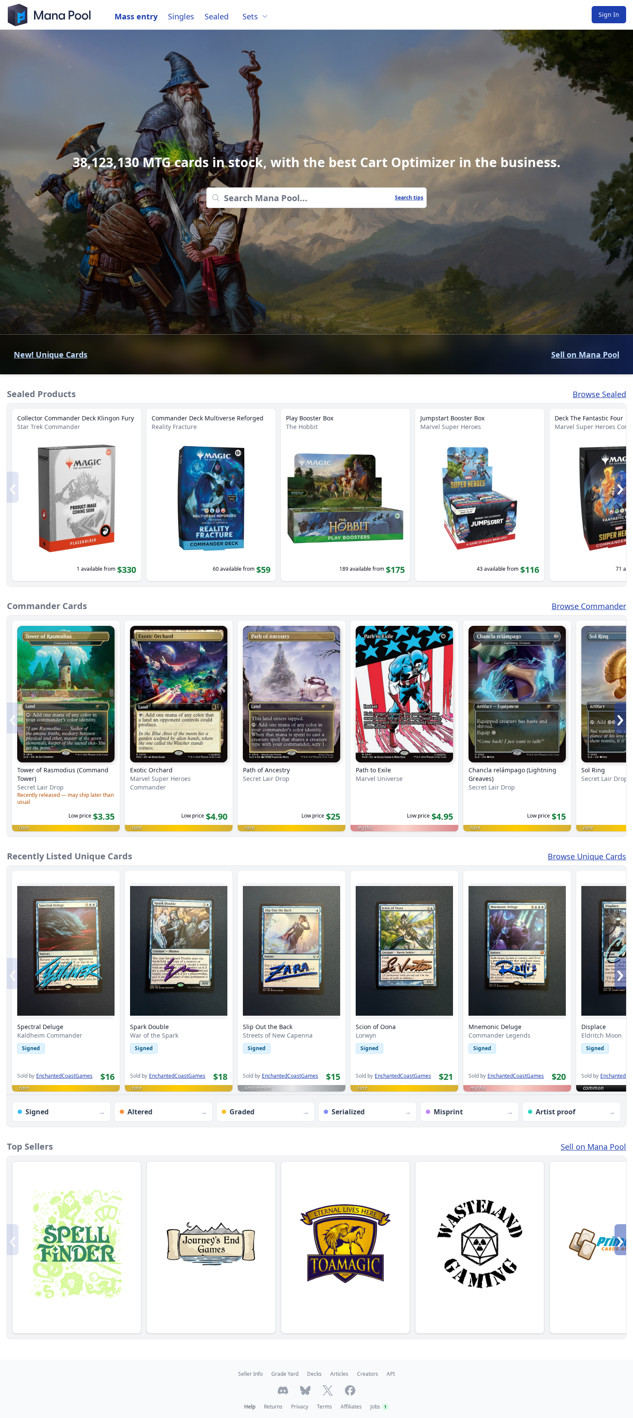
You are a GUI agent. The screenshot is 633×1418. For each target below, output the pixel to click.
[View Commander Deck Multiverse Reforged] (211, 495)
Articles (339, 1374)
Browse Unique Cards (587, 856)
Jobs (378, 1406)
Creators (367, 1374)
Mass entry (136, 16)
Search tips (409, 197)
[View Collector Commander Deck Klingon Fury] (76, 495)
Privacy (299, 1406)
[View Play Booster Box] (345, 495)
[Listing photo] (66, 951)
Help (249, 1406)
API (391, 1374)
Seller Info (250, 1374)
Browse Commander (589, 606)
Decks (314, 1374)
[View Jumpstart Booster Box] (479, 495)
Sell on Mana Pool (585, 354)
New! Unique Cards (50, 354)
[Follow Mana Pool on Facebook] (350, 1390)
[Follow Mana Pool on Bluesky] (305, 1390)
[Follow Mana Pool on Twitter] (328, 1390)
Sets (250, 16)
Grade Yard (284, 1374)
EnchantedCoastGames (64, 1076)
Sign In (609, 14)
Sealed (217, 16)
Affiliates (351, 1406)
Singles (181, 16)
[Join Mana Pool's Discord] (283, 1390)
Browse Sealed (599, 394)
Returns (273, 1406)
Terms (324, 1406)
